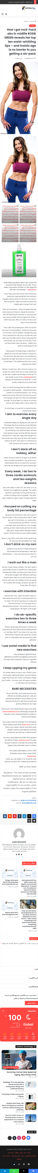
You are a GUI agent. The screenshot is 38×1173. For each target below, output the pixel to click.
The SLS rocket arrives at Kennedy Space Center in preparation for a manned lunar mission (14, 1118)
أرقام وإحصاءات (15, 1156)
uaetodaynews (29, 58)
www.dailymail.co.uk (29, 803)
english (19, 1159)
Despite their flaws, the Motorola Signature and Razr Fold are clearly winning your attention (13, 1106)
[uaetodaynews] (28, 8)
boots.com (26, 725)
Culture (26, 21)
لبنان (24, 1152)
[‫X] (29, 816)
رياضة (22, 1156)
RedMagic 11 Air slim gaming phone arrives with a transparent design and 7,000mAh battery (13, 1085)
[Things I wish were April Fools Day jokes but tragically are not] (10, 872)
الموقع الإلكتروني (33, 986)
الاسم (36, 969)
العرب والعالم (18, 1152)
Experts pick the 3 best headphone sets (10, 914)
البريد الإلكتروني (33, 978)
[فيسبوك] (34, 816)
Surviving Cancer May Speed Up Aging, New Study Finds (21, 1073)
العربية (29, 1152)
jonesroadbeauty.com (11, 712)
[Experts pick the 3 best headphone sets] (10, 905)
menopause (28, 377)
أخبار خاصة (11, 1152)
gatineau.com (24, 740)
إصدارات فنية (6, 1156)
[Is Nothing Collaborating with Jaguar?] (30, 1097)
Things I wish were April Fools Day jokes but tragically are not (10, 882)
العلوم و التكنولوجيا (30, 1156)
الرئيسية (32, 21)
